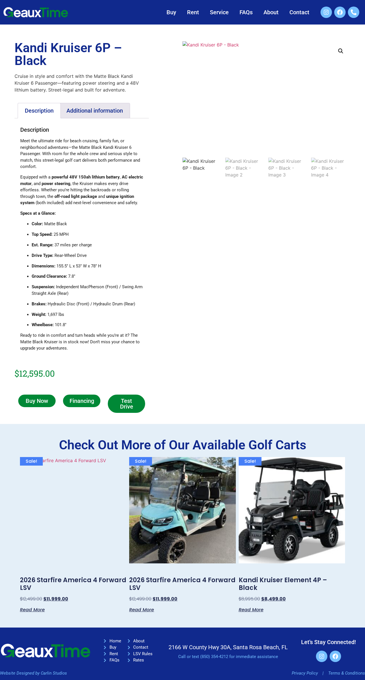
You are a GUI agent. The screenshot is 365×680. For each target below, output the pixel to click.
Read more (32, 609)
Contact (299, 12)
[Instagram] (326, 12)
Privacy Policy (305, 673)
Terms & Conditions (346, 673)
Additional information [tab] (94, 110)
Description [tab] (39, 110)
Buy (171, 12)
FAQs (246, 12)
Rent (193, 12)
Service (219, 12)
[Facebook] (340, 12)
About (271, 12)
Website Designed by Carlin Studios (33, 673)
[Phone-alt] (353, 12)
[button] (341, 51)
